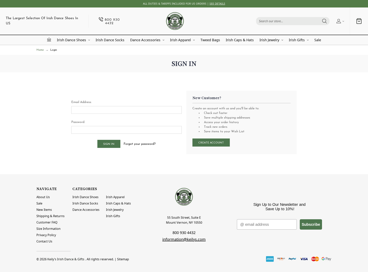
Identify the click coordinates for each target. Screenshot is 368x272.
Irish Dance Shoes (71, 40)
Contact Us (44, 241)
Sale (317, 40)
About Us (43, 197)
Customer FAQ (47, 222)
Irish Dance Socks (110, 40)
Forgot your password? (140, 144)
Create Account (211, 142)
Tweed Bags (210, 40)
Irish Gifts (297, 40)
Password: (78, 122)
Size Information (48, 229)
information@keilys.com (184, 239)
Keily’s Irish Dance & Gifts (65, 259)
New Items (44, 210)
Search (324, 21)
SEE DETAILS (217, 3)
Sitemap (123, 259)
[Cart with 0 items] (359, 21)
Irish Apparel (180, 40)
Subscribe (311, 224)
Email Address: (81, 102)
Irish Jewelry (269, 40)
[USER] (339, 21)
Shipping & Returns (50, 216)
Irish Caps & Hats (240, 40)
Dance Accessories (145, 40)
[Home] (49, 39)
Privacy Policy (46, 235)
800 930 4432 (184, 232)
